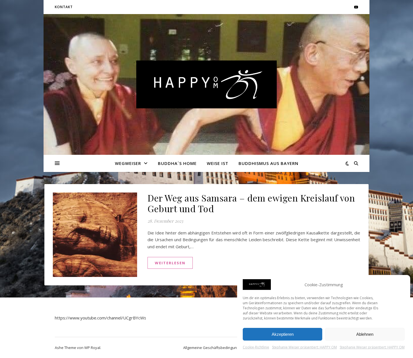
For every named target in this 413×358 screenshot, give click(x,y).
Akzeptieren (283, 334)
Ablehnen (364, 334)
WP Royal (92, 347)
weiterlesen (170, 262)
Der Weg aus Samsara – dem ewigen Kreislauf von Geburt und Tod (251, 203)
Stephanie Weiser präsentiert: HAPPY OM (304, 347)
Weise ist (217, 163)
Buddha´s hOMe (177, 163)
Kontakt (64, 7)
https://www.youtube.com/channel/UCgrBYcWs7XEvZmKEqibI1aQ (119, 318)
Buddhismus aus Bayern (268, 163)
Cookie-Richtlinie (256, 347)
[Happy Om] (206, 84)
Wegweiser (128, 163)
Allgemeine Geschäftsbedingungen (213, 347)
